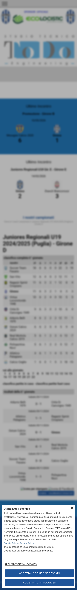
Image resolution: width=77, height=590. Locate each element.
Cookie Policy (11, 543)
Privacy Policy (27, 543)
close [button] (72, 508)
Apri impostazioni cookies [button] (21, 564)
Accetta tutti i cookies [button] (39, 582)
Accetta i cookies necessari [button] (39, 573)
